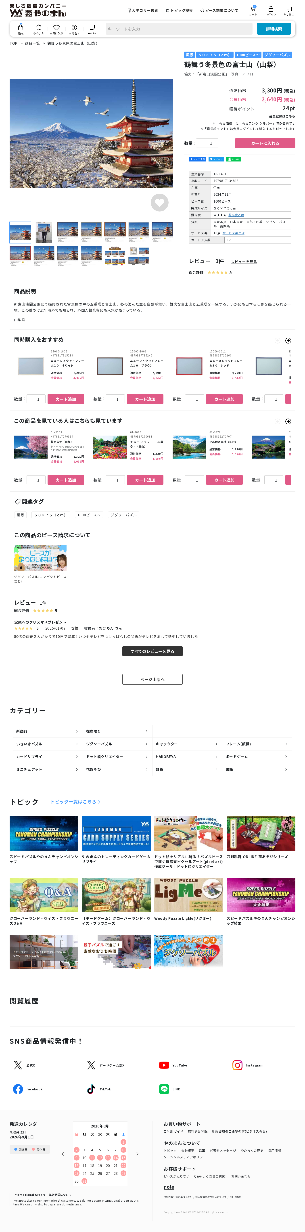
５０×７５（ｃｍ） (50, 515)
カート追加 (66, 399)
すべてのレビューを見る (152, 651)
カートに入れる (265, 143)
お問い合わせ (241, 1176)
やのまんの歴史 (252, 1150)
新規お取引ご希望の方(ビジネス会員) (239, 1131)
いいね (235, 159)
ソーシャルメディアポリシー (185, 1157)
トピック (170, 1150)
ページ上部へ (152, 679)
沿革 (202, 1150)
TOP (13, 43)
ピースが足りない (177, 1176)
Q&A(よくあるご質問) (210, 1176)
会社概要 (187, 1150)
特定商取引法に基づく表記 (178, 1196)
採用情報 (274, 1150)
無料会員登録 (197, 1131)
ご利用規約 (236, 1196)
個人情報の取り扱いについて (210, 1196)
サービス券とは (233, 233)
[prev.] (277, 340)
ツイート (218, 159)
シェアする (199, 159)
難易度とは (236, 215)
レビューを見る (244, 261)
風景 (20, 515)
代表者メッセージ (223, 1150)
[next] (288, 340)
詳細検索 (274, 28)
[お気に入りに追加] (160, 203)
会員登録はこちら (282, 116)
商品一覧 (32, 43)
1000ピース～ (89, 515)
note (169, 1187)
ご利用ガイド (173, 1131)
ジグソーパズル (124, 515)
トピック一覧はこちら (73, 801)
